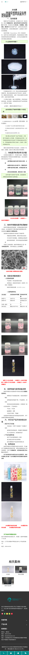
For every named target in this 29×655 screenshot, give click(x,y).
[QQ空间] (7, 614)
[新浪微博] (12, 614)
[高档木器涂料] (8, 580)
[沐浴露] (8, 569)
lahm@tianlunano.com (10, 635)
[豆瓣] (5, 614)
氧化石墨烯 (21, 574)
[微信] (9, 614)
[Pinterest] (2, 614)
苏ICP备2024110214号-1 (18, 649)
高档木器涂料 (8, 585)
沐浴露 (8, 574)
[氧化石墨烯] (21, 569)
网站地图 (9, 649)
